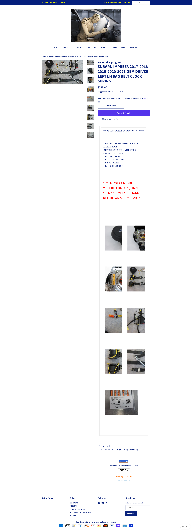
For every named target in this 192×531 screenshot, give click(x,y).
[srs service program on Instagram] (106, 503)
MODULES (105, 48)
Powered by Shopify (109, 522)
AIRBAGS (66, 48)
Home (44, 56)
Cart (128, 3)
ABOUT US (73, 506)
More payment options (110, 119)
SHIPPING (73, 515)
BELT (115, 48)
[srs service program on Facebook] (99, 503)
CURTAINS (78, 48)
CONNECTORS (91, 48)
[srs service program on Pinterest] (102, 503)
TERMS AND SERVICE (77, 509)
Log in (105, 3)
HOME (56, 48)
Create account (115, 3)
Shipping (101, 91)
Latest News (47, 498)
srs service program (95, 522)
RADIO (123, 48)
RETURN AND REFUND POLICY (81, 512)
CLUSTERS (134, 48)
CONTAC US (74, 503)
